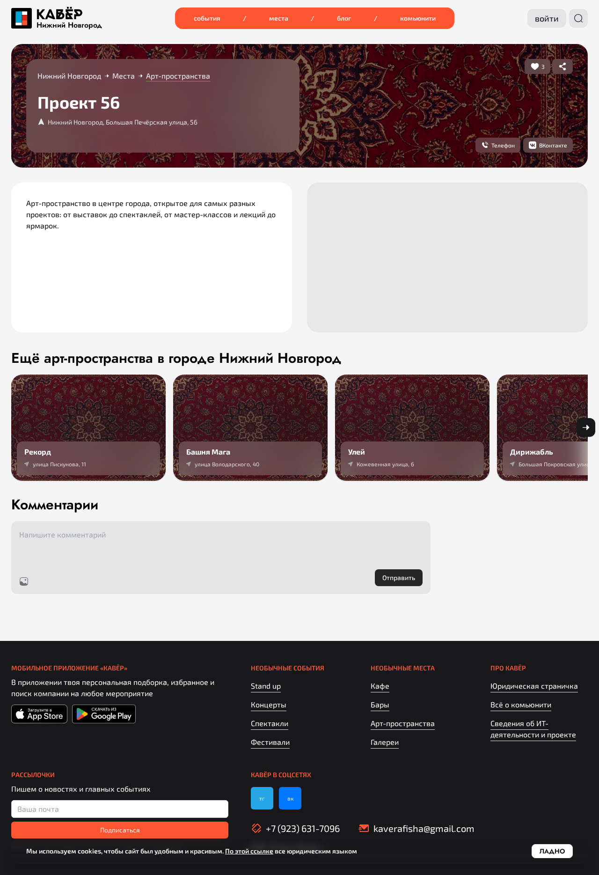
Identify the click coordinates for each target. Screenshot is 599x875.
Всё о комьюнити (520, 704)
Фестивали (270, 741)
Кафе (380, 685)
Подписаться (120, 830)
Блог (344, 18)
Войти (547, 18)
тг (262, 798)
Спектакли (269, 723)
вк (290, 798)
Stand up (266, 685)
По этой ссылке (249, 851)
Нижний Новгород (69, 25)
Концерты (268, 704)
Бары (380, 704)
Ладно (552, 851)
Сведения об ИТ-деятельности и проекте (533, 729)
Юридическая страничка (534, 685)
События (207, 18)
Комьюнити (418, 18)
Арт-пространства (403, 723)
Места (278, 18)
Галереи (385, 741)
